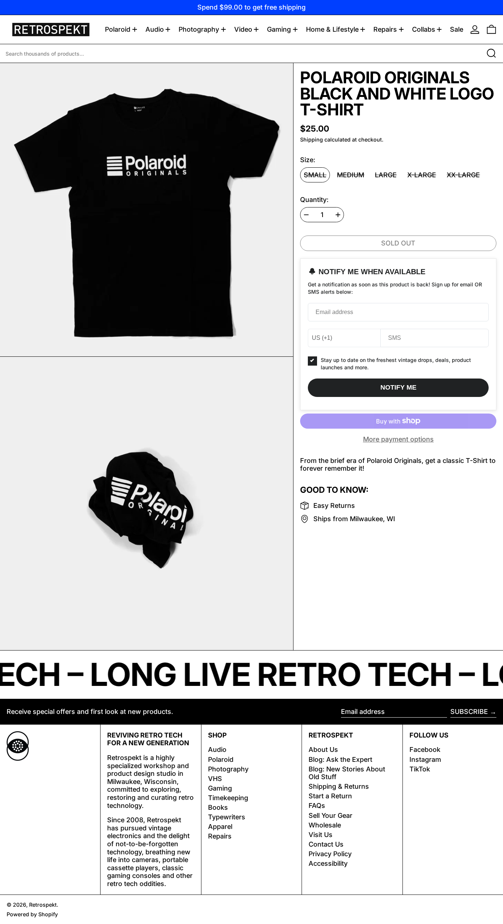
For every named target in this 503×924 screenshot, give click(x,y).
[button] (491, 29)
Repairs (220, 836)
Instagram (425, 759)
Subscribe (469, 711)
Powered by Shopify (32, 914)
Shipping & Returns (339, 786)
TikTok (419, 769)
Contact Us (326, 844)
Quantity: (314, 199)
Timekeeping (228, 798)
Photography (228, 769)
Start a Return (330, 796)
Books (218, 807)
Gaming (220, 788)
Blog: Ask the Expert (340, 759)
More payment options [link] (398, 439)
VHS (215, 778)
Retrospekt (43, 905)
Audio (217, 749)
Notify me (398, 387)
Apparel (220, 826)
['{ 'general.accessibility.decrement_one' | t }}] (306, 214)
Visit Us (321, 834)
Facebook (424, 749)
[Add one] (338, 214)
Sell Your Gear (330, 815)
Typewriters (226, 817)
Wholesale (325, 825)
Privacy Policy (330, 854)
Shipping (311, 139)
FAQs (317, 805)
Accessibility (328, 863)
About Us (323, 749)
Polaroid (220, 759)
